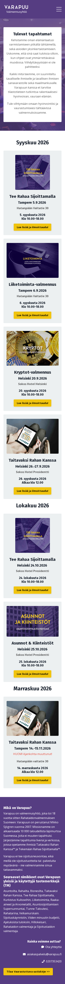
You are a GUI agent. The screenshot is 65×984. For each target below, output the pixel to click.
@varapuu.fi (54, 954)
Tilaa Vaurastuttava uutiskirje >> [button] (28, 971)
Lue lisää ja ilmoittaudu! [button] (32, 227)
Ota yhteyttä (53, 947)
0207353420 (54, 961)
